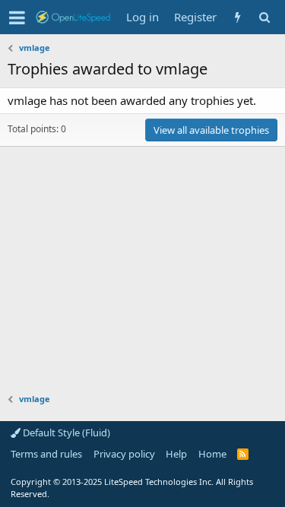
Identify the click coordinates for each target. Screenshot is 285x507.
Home (212, 454)
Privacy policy (124, 454)
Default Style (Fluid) (65, 432)
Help (176, 454)
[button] (17, 17)
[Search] (264, 17)
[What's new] (237, 17)
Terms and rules (46, 454)
